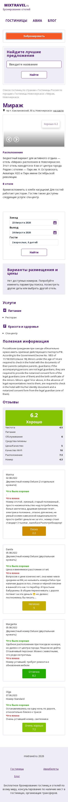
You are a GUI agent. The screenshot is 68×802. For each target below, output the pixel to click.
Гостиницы (17, 769)
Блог (17, 776)
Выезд (14, 227)
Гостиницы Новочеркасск (29, 93)
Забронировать (34, 36)
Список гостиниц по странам (19, 90)
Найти (34, 74)
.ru (16, 7)
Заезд (14, 217)
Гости (14, 237)
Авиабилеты (51, 769)
